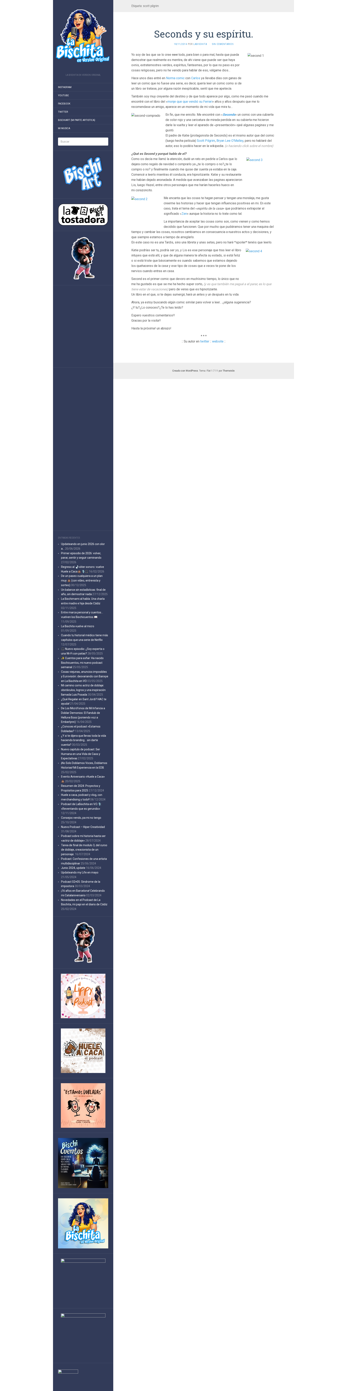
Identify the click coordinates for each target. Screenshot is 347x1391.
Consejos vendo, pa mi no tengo (81, 817)
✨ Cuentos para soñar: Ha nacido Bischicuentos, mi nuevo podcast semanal (82, 662)
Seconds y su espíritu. (203, 33)
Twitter (63, 111)
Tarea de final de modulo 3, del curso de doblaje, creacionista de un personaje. (84, 850)
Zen (184, 214)
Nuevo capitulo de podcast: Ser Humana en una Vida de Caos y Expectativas (80, 754)
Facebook (64, 103)
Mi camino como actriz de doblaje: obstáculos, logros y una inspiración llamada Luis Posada (83, 690)
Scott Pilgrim (206, 141)
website (218, 341)
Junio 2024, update (73, 867)
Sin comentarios (223, 44)
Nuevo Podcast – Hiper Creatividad (83, 827)
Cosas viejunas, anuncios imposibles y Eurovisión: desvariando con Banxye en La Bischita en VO (84, 676)
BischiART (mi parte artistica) (76, 120)
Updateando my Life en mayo (79, 872)
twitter (204, 341)
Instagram (64, 87)
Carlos (195, 78)
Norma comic (175, 78)
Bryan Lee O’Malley (229, 141)
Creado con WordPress (185, 370)
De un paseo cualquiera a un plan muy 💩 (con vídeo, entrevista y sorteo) (82, 580)
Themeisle (229, 370)
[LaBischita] (83, 38)
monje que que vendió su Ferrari (189, 101)
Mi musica (64, 128)
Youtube (63, 95)
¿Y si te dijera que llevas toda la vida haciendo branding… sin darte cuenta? (83, 740)
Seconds (229, 115)
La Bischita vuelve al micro (77, 626)
